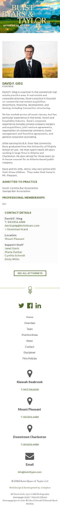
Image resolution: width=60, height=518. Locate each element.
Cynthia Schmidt (15, 255)
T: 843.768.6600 (30, 389)
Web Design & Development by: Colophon (30, 487)
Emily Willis (12, 259)
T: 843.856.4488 (30, 416)
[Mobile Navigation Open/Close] (55, 7)
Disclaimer (30, 352)
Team (30, 328)
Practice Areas (30, 334)
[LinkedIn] (38, 305)
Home (29, 316)
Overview (29, 322)
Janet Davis (12, 248)
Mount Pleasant (14, 238)
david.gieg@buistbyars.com (22, 225)
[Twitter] (21, 305)
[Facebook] (30, 305)
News (29, 340)
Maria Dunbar (13, 251)
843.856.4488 (16, 221)
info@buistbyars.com (29, 471)
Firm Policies (30, 358)
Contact (29, 346)
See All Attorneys (30, 273)
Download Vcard (17, 229)
